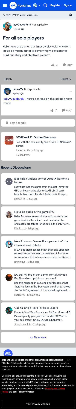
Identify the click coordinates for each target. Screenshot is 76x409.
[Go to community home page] (20, 5)
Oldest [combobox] (66, 79)
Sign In (68, 5)
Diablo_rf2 (20, 228)
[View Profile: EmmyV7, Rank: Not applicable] (7, 91)
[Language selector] (37, 5)
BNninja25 (19, 261)
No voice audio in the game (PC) (34, 212)
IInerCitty (19, 295)
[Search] (45, 5)
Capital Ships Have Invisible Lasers (36, 308)
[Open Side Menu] (5, 5)
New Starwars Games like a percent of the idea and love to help (41, 243)
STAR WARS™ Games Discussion (22, 14)
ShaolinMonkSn (22, 324)
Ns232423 (19, 199)
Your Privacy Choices (38, 403)
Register (55, 5)
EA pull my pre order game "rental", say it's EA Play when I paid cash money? (40, 276)
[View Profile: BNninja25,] (9, 244)
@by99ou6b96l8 (14, 99)
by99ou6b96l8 (22, 24)
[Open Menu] (70, 14)
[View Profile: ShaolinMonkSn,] (9, 310)
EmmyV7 (18, 89)
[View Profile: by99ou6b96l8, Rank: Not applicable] (7, 26)
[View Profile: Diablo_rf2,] (9, 214)
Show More (40, 337)
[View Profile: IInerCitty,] (9, 277)
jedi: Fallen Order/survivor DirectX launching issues (41, 180)
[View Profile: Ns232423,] (9, 181)
